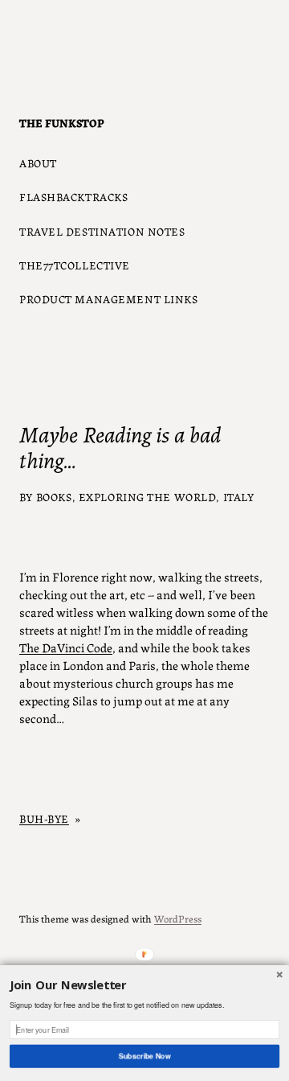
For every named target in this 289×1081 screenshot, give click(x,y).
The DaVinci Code (65, 647)
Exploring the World (148, 496)
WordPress (177, 918)
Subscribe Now (144, 1055)
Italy (238, 496)
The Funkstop (61, 122)
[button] (144, 985)
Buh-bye (44, 818)
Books (54, 496)
